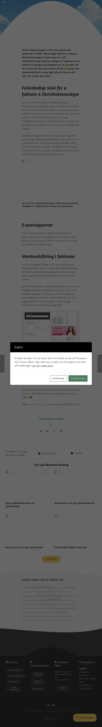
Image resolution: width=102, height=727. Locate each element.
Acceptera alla (78, 378)
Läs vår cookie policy (42, 365)
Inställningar (58, 378)
